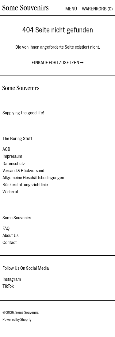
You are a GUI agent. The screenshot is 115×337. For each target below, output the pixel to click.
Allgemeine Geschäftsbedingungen (33, 178)
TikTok (8, 286)
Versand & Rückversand (23, 171)
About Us (10, 235)
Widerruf (10, 192)
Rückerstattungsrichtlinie (25, 185)
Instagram (11, 279)
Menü (71, 9)
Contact (9, 242)
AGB (6, 149)
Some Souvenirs (27, 312)
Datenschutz (13, 164)
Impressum (12, 156)
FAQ (6, 228)
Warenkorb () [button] (97, 9)
